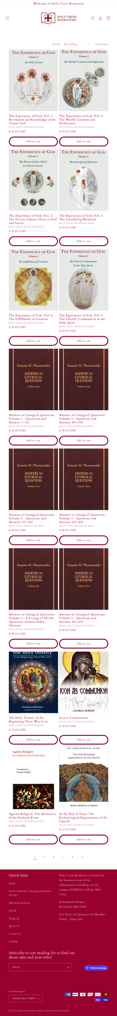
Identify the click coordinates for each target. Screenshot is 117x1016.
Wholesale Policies (19, 903)
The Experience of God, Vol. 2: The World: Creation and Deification (81, 119)
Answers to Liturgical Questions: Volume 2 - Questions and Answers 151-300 (32, 518)
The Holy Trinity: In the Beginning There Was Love (28, 719)
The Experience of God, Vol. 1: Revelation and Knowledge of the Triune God (32, 119)
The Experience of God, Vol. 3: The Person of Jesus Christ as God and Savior (33, 219)
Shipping (14, 918)
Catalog (13, 941)
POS (41, 1010)
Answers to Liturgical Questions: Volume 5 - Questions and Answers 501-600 (82, 618)
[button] (7, 18)
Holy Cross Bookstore (27, 1010)
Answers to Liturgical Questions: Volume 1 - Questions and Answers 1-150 (32, 418)
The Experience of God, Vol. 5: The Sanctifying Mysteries (81, 217)
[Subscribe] (68, 967)
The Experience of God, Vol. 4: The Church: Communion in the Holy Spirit (82, 319)
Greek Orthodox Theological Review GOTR (30, 893)
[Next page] (82, 857)
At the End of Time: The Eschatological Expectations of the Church (83, 817)
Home (12, 883)
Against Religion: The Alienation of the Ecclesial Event (32, 816)
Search (12, 910)
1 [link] (35, 857)
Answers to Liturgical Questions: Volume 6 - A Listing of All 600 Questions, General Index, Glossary (32, 620)
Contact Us (15, 933)
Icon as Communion (73, 718)
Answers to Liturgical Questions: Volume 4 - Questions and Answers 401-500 (82, 418)
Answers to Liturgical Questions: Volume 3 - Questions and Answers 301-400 (82, 518)
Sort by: (56, 44)
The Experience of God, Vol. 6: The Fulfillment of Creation (31, 317)
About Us (14, 926)
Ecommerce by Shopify (58, 1010)
